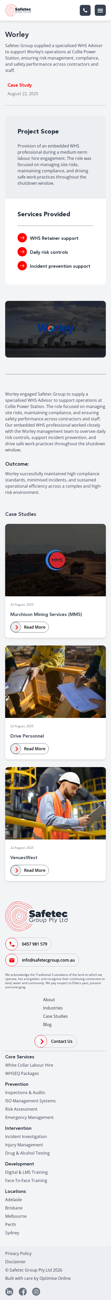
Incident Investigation (26, 1136)
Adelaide (13, 1199)
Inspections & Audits (25, 1092)
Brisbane (13, 1208)
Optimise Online (55, 1278)
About (49, 999)
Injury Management (24, 1145)
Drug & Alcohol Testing (27, 1153)
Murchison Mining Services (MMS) (46, 614)
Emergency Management (29, 1117)
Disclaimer (15, 1262)
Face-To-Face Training (26, 1180)
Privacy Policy (18, 1253)
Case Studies (55, 1016)
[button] (100, 10)
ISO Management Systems (30, 1101)
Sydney (12, 1233)
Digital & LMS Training (26, 1172)
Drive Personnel (27, 736)
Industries (53, 1008)
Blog (47, 1024)
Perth (10, 1224)
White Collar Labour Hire (29, 1065)
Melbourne (16, 1216)
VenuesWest (23, 858)
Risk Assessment (21, 1109)
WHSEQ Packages (22, 1073)
